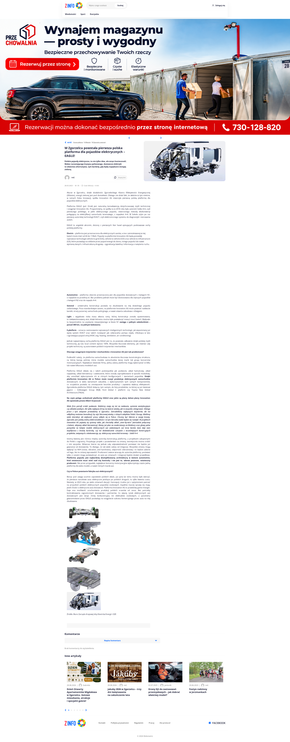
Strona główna (78, 142)
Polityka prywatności (120, 723)
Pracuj (151, 723)
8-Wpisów (87, 142)
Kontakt (102, 723)
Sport (83, 14)
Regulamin (138, 723)
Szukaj (120, 5)
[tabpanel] (145, 77)
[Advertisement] (108, 269)
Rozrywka (94, 14)
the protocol (165, 723)
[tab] (68, 710)
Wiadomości (70, 14)
